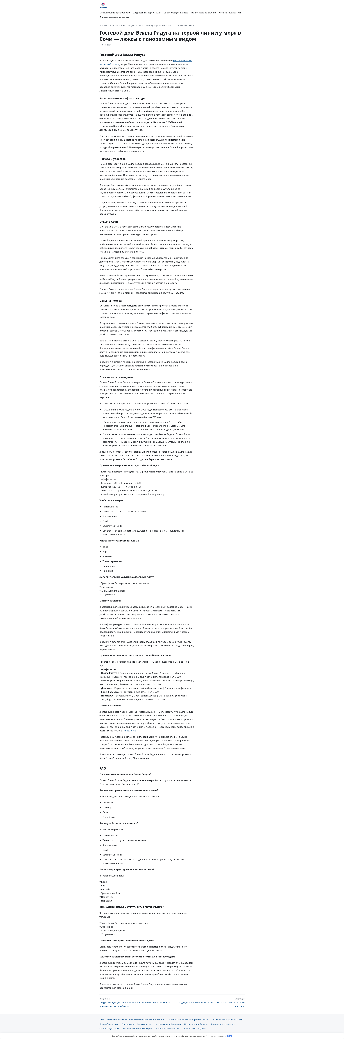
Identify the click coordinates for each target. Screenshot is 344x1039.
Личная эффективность (167, 1028)
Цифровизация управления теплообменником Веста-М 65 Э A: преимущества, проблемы (134, 1003)
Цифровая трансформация (147, 12)
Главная (103, 25)
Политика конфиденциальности (227, 1019)
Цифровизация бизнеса (176, 12)
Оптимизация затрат (230, 12)
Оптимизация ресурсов (194, 1028)
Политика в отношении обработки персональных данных (135, 1019)
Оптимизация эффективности (114, 12)
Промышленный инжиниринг (114, 17)
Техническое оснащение (203, 12)
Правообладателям (108, 1024)
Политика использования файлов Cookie (188, 1019)
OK (229, 1036)
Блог (101, 1019)
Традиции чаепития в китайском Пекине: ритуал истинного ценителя (211, 1003)
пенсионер (130, 730)
